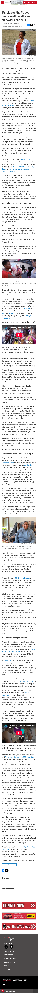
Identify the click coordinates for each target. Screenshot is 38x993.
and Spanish (28, 465)
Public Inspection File (9, 962)
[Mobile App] (19, 926)
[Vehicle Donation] (19, 916)
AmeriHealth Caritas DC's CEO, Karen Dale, (19, 757)
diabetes (11, 313)
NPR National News (9, 865)
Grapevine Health (25, 159)
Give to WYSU (30, 2)
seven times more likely (26, 681)
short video (26, 308)
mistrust (32, 101)
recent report (7, 660)
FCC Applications (8, 966)
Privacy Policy (7, 970)
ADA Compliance (8, 954)
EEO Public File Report (10, 958)
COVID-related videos (22, 578)
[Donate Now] (19, 905)
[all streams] (35, 991)
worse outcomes (8, 105)
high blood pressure (20, 167)
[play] (3, 991)
